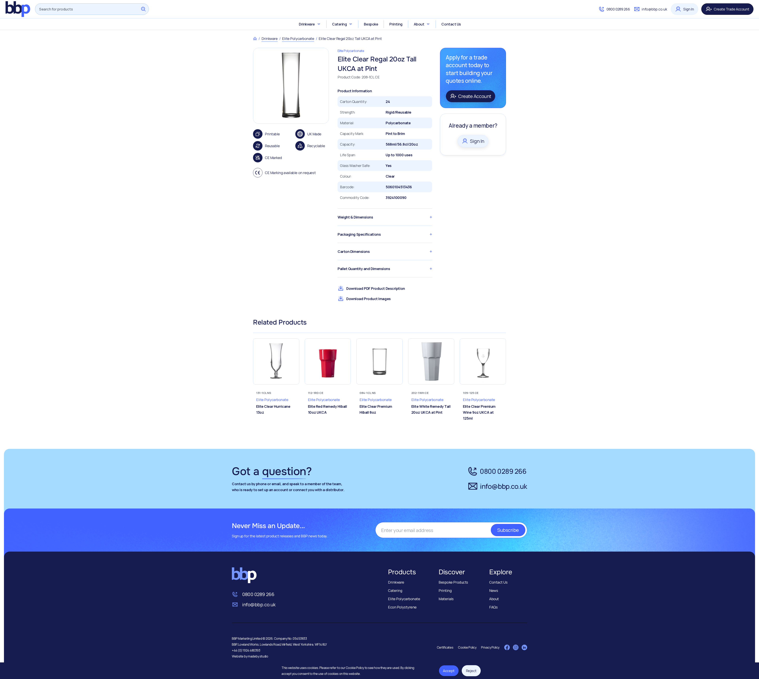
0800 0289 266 (618, 9)
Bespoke (371, 24)
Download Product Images (368, 298)
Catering (339, 24)
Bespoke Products (453, 582)
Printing (395, 24)
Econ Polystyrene (402, 607)
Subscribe (508, 530)
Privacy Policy (490, 647)
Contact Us (451, 24)
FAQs (493, 607)
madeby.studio (258, 656)
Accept (448, 670)
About (419, 24)
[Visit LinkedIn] (524, 647)
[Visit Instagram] (515, 647)
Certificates (445, 647)
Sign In (688, 9)
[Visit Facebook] (507, 647)
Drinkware (307, 24)
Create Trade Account (731, 9)
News (493, 590)
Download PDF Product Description (375, 288)
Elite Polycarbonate (298, 38)
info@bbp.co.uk (654, 9)
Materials (446, 598)
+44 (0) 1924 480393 (246, 650)
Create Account (474, 96)
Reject (471, 670)
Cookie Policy (355, 668)
